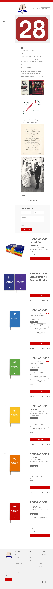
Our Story (17, 554)
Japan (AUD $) (44, 9)
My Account (41, 563)
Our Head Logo (18, 563)
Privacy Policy (30, 554)
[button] (3, 8)
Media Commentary (19, 560)
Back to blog (33, 200)
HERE (29, 67)
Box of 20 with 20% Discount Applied (39, 329)
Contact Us (41, 566)
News (40, 557)
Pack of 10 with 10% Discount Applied (40, 325)
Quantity (31, 251)
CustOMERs (17, 557)
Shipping (37, 249)
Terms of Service (30, 560)
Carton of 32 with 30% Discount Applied (39, 333)
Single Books (34, 321)
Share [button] (23, 53)
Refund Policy (30, 557)
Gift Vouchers (42, 560)
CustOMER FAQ (42, 554)
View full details (45, 263)
